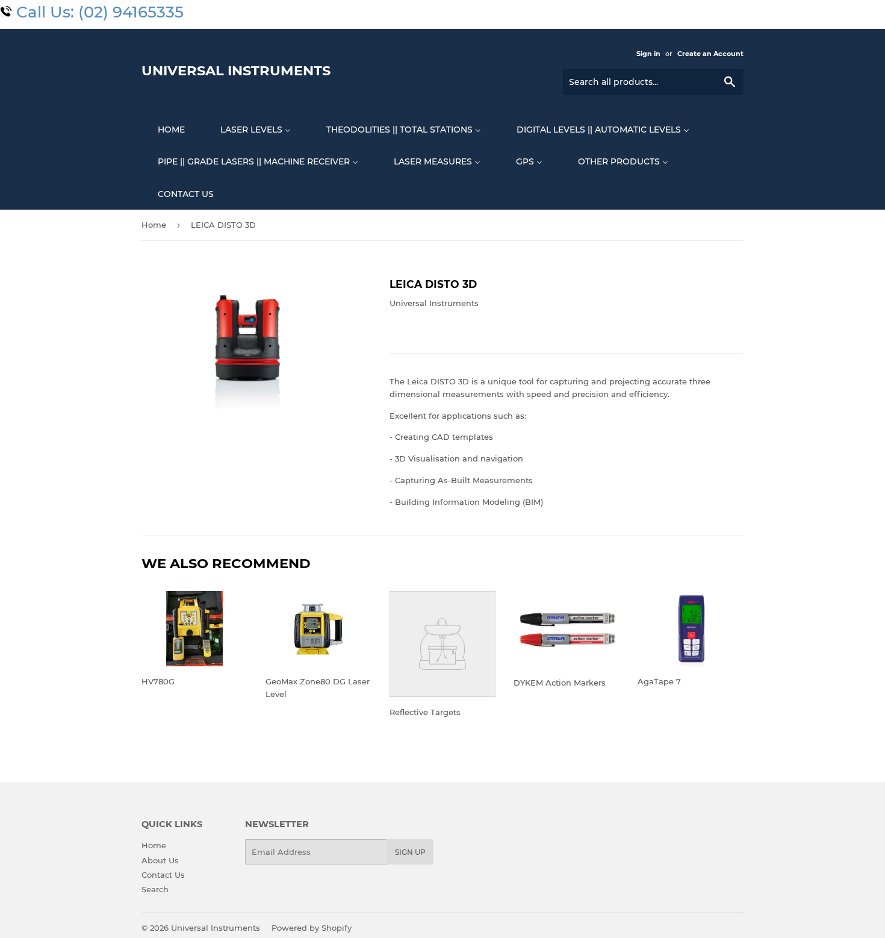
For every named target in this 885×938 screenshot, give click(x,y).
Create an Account (710, 53)
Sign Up (410, 852)
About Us (160, 860)
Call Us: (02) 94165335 (100, 12)
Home (153, 225)
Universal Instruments (236, 70)
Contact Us (163, 875)
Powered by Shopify (312, 928)
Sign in (648, 53)
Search (155, 889)
